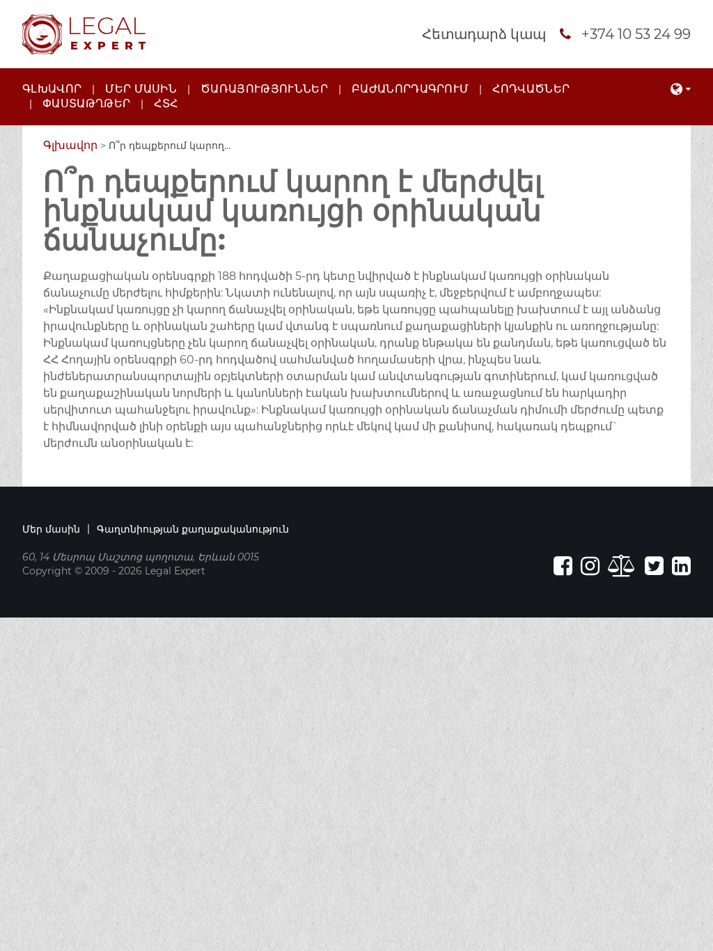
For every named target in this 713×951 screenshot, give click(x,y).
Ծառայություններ (264, 88)
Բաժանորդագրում (410, 88)
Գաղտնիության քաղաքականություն (193, 529)
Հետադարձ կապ (484, 34)
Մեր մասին (141, 88)
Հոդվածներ (531, 88)
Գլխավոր (51, 88)
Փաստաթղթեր (86, 103)
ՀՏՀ (166, 103)
